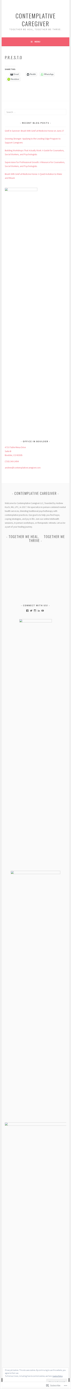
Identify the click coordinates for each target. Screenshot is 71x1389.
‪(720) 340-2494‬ (12, 461)
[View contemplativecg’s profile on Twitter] (31, 610)
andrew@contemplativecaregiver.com (23, 467)
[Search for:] (35, 112)
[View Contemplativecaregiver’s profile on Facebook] (27, 610)
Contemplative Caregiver (36, 19)
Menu (37, 41)
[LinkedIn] (38, 610)
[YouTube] (42, 610)
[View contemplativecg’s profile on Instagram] (35, 610)
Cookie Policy (58, 1376)
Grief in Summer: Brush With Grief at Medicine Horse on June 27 (34, 130)
